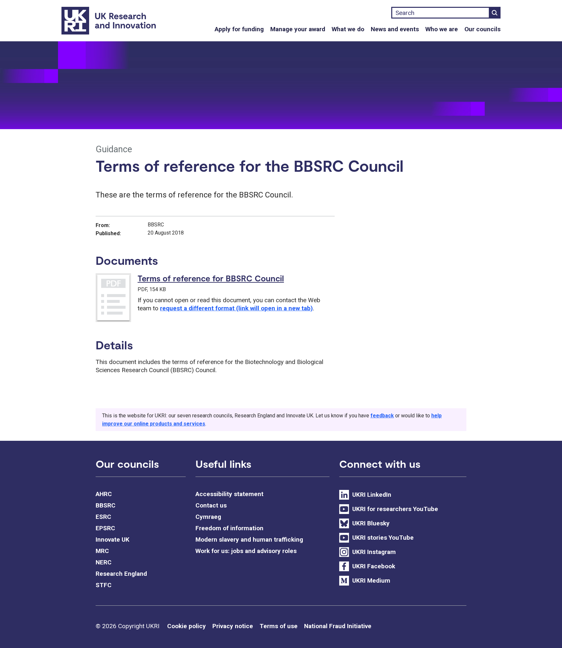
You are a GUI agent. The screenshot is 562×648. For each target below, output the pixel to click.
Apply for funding (239, 29)
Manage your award (297, 29)
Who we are (441, 29)
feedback (382, 415)
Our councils (482, 29)
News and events (395, 29)
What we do (348, 29)
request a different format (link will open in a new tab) (236, 308)
